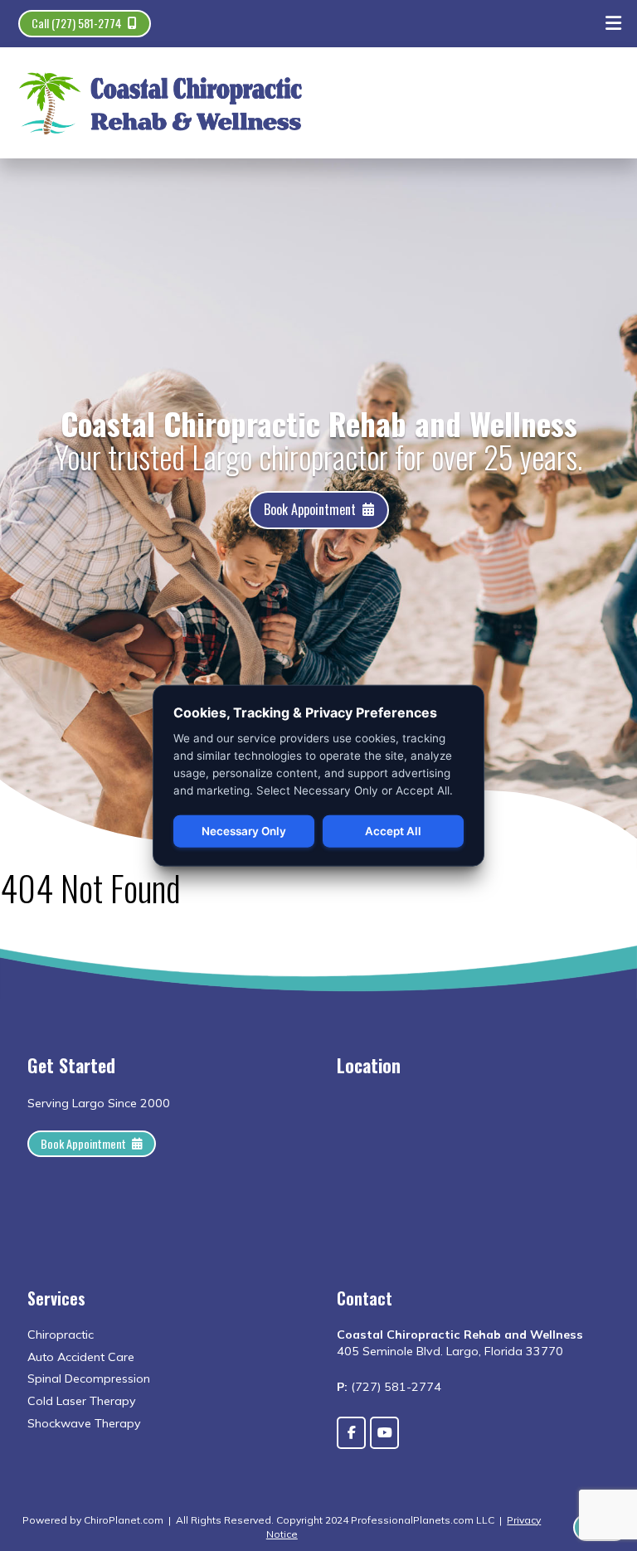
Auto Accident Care (80, 1356)
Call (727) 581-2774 (77, 23)
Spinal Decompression (88, 1378)
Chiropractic (60, 1334)
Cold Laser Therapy (81, 1400)
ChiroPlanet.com (123, 1520)
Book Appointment (310, 509)
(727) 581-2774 (396, 1386)
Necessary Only (244, 831)
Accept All (393, 831)
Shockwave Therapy (84, 1423)
